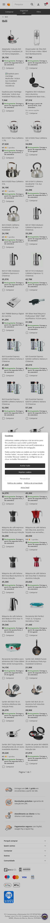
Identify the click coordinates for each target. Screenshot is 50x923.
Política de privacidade (33, 483)
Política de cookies (14, 483)
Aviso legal (25, 487)
